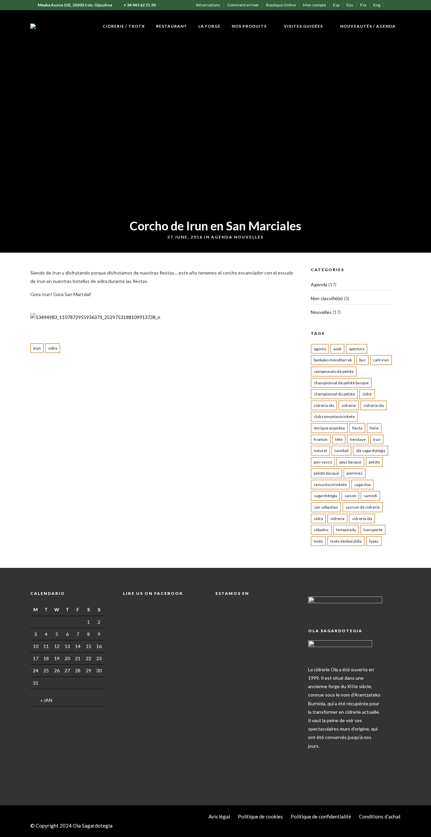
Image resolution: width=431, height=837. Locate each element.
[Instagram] (399, 5)
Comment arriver (243, 4)
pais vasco (323, 461)
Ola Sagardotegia (370, 450)
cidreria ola (324, 405)
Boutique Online (281, 4)
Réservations (208, 4)
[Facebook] (314, 756)
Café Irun (381, 359)
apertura (356, 348)
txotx (318, 541)
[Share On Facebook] (12, 823)
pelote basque (326, 473)
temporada (346, 529)
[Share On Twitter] (22, 823)
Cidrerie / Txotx (124, 26)
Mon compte (314, 4)
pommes (354, 473)
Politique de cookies (260, 816)
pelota (374, 461)
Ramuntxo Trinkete (330, 484)
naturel (320, 450)
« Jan (46, 700)
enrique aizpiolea (329, 427)
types (374, 541)
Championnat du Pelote (334, 393)
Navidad (341, 450)
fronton (321, 439)
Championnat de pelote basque (341, 382)
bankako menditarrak (333, 359)
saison (350, 495)
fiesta (357, 427)
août (337, 348)
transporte (373, 529)
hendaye (358, 439)
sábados (321, 529)
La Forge (209, 26)
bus (362, 359)
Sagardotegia (325, 495)
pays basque (350, 461)
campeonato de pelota (334, 371)
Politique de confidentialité (321, 816)
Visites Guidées (303, 26)
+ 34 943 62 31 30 (140, 4)
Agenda (222, 236)
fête (338, 439)
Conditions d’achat (380, 816)
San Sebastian (326, 507)
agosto (320, 348)
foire (374, 427)
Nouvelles (249, 236)
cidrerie (348, 405)
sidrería (337, 518)
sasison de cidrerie (362, 507)
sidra (52, 348)
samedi (370, 495)
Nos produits (249, 26)
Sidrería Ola (362, 518)
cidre (367, 393)
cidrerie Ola (373, 405)
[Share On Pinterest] (31, 823)
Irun (37, 348)
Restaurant (171, 26)
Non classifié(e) (327, 298)
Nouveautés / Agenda (368, 26)
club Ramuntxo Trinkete (334, 416)
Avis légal (219, 816)
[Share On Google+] (41, 823)
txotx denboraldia (346, 541)
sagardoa (362, 484)
